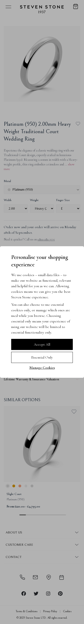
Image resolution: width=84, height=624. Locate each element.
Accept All (42, 344)
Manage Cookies (42, 367)
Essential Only (42, 357)
